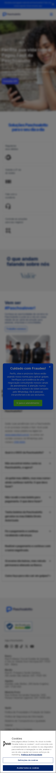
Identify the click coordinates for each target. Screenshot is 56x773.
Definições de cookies (28, 760)
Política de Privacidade (31, 755)
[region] (28, 751)
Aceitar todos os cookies (28, 768)
